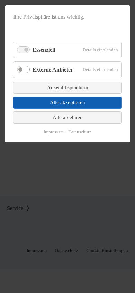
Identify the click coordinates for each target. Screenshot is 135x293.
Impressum (54, 131)
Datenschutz (79, 131)
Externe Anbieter (53, 70)
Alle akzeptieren (67, 102)
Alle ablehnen (68, 117)
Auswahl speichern (67, 87)
